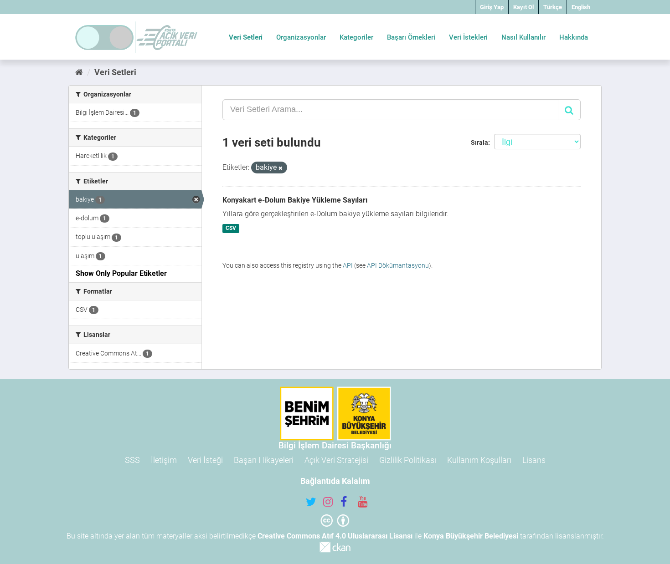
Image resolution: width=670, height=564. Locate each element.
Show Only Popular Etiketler (121, 273)
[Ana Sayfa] (79, 72)
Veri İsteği (205, 460)
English (581, 7)
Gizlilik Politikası (407, 460)
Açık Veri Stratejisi (336, 460)
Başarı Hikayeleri (264, 460)
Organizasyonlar (301, 37)
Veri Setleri (246, 37)
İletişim (164, 460)
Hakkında (573, 37)
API (348, 265)
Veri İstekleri (468, 37)
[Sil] (280, 168)
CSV (231, 228)
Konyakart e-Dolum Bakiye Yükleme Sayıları (294, 200)
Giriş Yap (492, 7)
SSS (132, 460)
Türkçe (552, 7)
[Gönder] (570, 109)
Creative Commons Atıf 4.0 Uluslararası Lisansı (335, 536)
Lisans (534, 460)
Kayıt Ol (523, 7)
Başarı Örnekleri (411, 37)
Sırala (479, 142)
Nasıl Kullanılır (523, 37)
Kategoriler (356, 37)
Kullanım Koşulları (479, 460)
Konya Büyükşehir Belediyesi (470, 536)
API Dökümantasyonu (398, 265)
